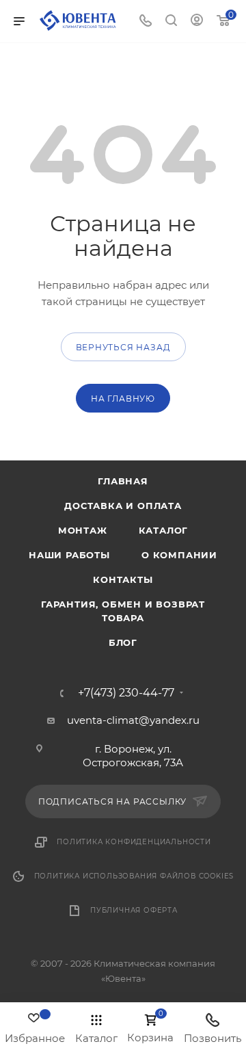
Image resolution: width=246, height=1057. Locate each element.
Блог (123, 642)
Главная (123, 480)
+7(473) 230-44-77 (126, 693)
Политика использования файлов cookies (134, 876)
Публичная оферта (134, 910)
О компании (179, 554)
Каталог (164, 530)
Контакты (122, 579)
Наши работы (69, 554)
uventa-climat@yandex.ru (133, 720)
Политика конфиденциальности (134, 841)
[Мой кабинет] (197, 21)
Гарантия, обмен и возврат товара (123, 611)
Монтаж (82, 530)
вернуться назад (123, 347)
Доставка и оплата (123, 505)
